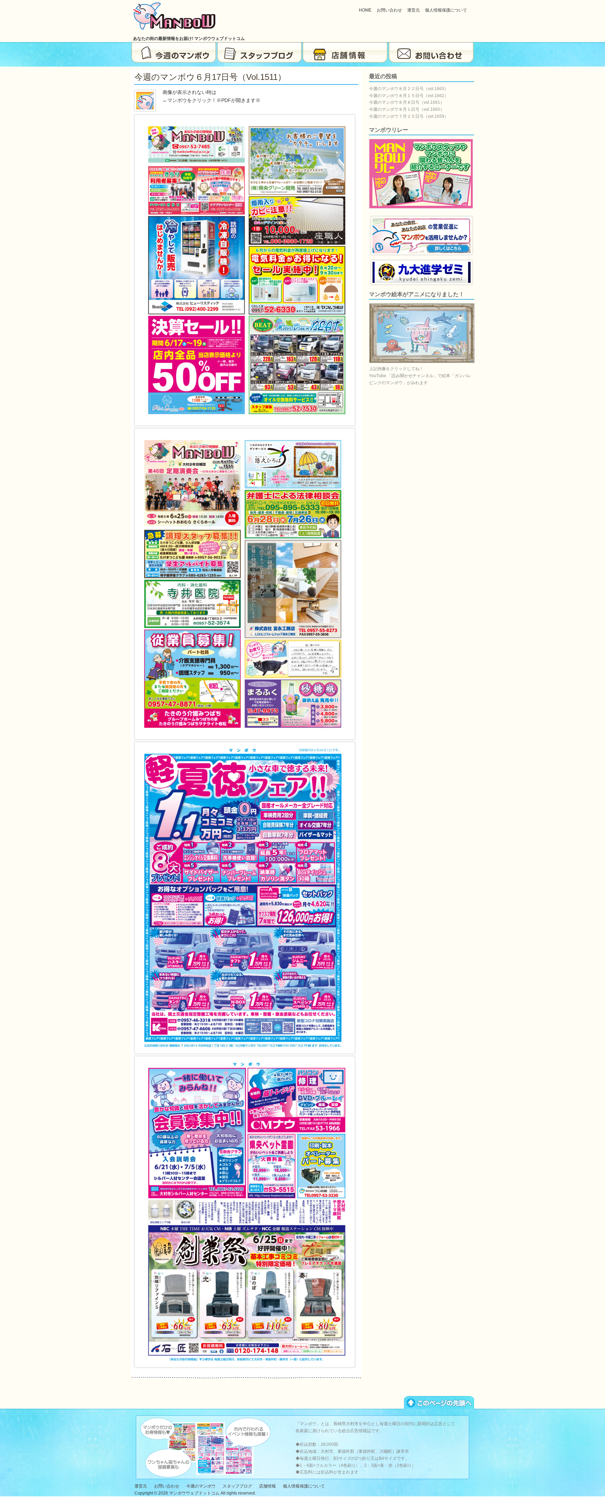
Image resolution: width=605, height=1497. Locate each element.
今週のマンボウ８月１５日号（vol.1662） (408, 95)
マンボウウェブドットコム (194, 1493)
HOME (365, 10)
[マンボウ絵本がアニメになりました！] (422, 361)
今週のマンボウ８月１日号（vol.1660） (406, 109)
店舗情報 (345, 52)
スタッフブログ (259, 52)
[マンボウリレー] (421, 207)
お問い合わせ (389, 10)
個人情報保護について (446, 10)
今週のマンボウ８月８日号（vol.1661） (406, 102)
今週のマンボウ (174, 52)
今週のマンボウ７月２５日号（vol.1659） (408, 116)
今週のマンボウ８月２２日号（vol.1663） (408, 88)
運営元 (413, 10)
